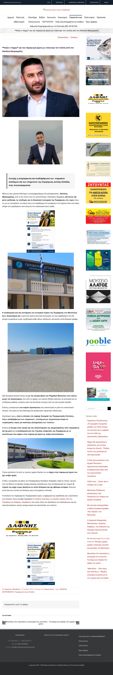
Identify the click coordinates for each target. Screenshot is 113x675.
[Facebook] (53, 641)
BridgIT (81, 665)
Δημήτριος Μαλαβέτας (12, 589)
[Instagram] (56, 641)
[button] (80, 26)
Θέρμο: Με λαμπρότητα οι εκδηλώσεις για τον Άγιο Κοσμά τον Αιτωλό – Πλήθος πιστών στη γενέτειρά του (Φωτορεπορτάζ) (98, 448)
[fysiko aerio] (41, 212)
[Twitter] (59, 641)
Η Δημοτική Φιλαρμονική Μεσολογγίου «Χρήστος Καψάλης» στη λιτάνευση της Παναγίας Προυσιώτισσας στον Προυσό (98, 526)
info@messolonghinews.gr (12, 2)
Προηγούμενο (63, 37)
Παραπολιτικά (49, 589)
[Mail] (62, 641)
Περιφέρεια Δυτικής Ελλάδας (25, 592)
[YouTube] (50, 641)
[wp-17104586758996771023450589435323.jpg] (22, 516)
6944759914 (23, 644)
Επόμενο (74, 37)
